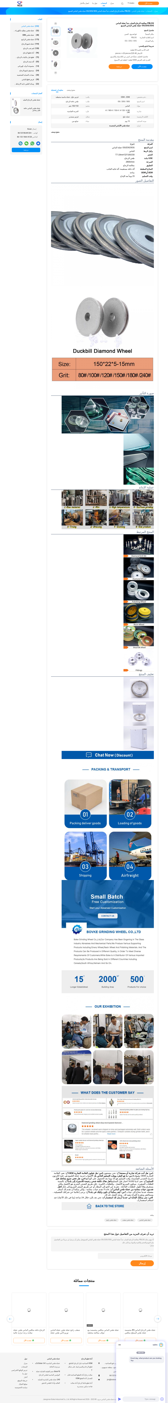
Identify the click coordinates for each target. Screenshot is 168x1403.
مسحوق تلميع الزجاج (29, 71)
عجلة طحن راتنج (111, 1220)
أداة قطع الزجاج (31, 53)
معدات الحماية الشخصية (28, 75)
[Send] (120, 1399)
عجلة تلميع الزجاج (30, 44)
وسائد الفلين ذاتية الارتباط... (26, 84)
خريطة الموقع (22, 1381)
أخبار (25, 1377)
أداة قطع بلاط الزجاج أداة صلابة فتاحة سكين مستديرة (81, 1384)
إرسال (142, 1263)
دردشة (26, 150)
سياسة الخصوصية (21, 1387)
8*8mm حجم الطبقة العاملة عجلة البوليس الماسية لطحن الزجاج (48, 1373)
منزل (25, 1363)
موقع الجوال (23, 1384)
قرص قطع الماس (30, 79)
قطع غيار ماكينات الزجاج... (27, 57)
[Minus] (119, 1344)
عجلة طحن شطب (127, 1220)
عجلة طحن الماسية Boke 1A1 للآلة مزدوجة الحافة (47, 1365)
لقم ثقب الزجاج (31, 48)
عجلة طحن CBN (30, 35)
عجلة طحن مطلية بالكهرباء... (26, 31)
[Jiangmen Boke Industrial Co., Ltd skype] (21, 143)
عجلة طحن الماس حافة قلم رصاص (32, 109)
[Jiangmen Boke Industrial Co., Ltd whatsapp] (32, 143)
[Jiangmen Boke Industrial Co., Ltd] (20, 4)
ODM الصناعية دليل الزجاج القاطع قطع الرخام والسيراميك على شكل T (80, 1366)
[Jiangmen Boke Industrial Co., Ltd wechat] (26, 143)
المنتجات (24, 1367)
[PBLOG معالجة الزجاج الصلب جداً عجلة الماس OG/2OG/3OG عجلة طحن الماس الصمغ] (82, 43)
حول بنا (24, 1374)
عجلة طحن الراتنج (30, 39)
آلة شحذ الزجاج (31, 62)
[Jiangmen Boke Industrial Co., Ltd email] (38, 143)
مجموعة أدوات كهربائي (28, 66)
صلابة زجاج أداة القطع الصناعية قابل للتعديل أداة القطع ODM (79, 1376)
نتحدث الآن (148, 3)
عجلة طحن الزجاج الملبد (31, 100)
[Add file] (162, 1399)
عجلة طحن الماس (30, 26)
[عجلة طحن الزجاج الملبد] (16, 102)
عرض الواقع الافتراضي (19, 1370)
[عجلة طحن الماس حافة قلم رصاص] (16, 110)
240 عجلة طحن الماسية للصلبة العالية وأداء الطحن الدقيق (49, 1381)
